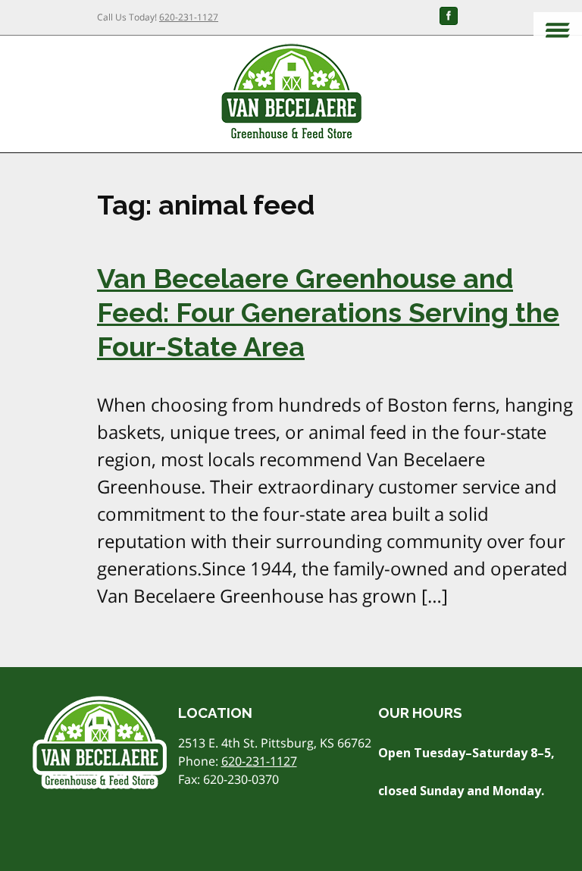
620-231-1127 (188, 17)
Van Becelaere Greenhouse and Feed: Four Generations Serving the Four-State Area (328, 312)
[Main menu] (558, 31)
